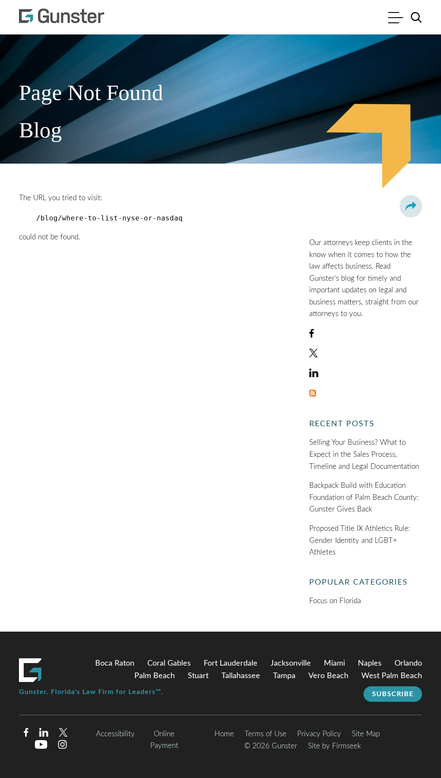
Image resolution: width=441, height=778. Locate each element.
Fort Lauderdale (231, 663)
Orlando (408, 663)
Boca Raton (114, 663)
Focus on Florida (335, 600)
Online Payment (164, 739)
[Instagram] (63, 746)
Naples (370, 663)
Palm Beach (154, 676)
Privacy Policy (319, 734)
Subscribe (392, 694)
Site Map (366, 734)
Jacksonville (290, 663)
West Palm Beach (391, 676)
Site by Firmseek (334, 746)
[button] (411, 206)
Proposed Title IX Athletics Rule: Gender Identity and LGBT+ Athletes (359, 540)
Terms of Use (265, 734)
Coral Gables (169, 663)
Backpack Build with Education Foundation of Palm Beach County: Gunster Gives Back (364, 497)
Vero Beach (328, 676)
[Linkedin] (43, 734)
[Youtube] (41, 746)
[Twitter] (313, 355)
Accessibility (115, 734)
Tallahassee (240, 676)
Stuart (198, 676)
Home (224, 734)
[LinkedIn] (313, 374)
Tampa (284, 676)
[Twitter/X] (63, 734)
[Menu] (395, 18)
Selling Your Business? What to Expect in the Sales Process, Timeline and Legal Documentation (364, 454)
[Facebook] (311, 335)
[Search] (416, 17)
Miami (334, 663)
